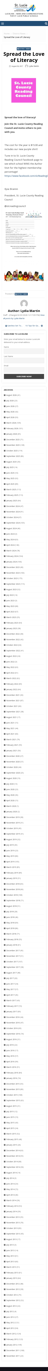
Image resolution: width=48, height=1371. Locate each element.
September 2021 (13, 711)
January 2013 (11, 1278)
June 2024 (10, 534)
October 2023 (12, 578)
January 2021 (11, 750)
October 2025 (12, 450)
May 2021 (10, 728)
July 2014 (10, 1178)
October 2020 (12, 767)
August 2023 (11, 589)
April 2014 (10, 1195)
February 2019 (12, 873)
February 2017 (12, 1006)
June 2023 (10, 600)
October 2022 (12, 645)
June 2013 (10, 1250)
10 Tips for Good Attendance (34, 325)
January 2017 (11, 1011)
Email (6, 365)
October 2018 (12, 895)
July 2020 (10, 784)
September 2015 (13, 1100)
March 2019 (11, 867)
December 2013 (13, 1217)
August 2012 (11, 1306)
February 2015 (12, 1139)
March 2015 (11, 1133)
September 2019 (13, 834)
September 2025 (13, 456)
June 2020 (10, 789)
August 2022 (11, 656)
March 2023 (11, 617)
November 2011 (13, 1356)
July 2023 (10, 595)
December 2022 (13, 634)
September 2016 (13, 1034)
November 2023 (13, 573)
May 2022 (10, 667)
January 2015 (11, 1145)
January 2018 (11, 945)
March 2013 (11, 1267)
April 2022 (10, 673)
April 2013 (10, 1261)
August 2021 (11, 717)
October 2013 (12, 1228)
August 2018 (11, 906)
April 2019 (10, 861)
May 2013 (10, 1256)
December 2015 (13, 1084)
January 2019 (11, 878)
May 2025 (10, 478)
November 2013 (13, 1222)
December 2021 (13, 695)
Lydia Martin (34, 66)
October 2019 (12, 828)
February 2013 (12, 1272)
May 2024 (10, 539)
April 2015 (10, 1128)
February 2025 (12, 495)
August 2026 (11, 395)
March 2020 (11, 806)
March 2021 (11, 739)
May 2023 (10, 606)
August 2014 (11, 1172)
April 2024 (10, 545)
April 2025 (10, 484)
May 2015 (10, 1122)
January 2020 (11, 811)
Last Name (8, 356)
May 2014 (10, 1189)
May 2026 (10, 411)
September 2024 (13, 523)
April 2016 (10, 1061)
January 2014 (11, 1211)
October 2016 (12, 1028)
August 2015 (11, 1106)
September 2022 (13, 650)
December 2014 (13, 1150)
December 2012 (13, 1284)
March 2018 (11, 934)
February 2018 (12, 939)
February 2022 (12, 684)
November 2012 (13, 1289)
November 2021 (13, 700)
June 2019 (10, 850)
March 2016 (11, 1067)
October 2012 (12, 1295)
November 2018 (13, 889)
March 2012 (11, 1333)
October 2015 (12, 1095)
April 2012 (10, 1328)
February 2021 (12, 745)
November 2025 (13, 445)
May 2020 (10, 795)
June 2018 (10, 917)
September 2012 (13, 1300)
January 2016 (11, 1078)
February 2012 (12, 1339)
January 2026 (11, 434)
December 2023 (13, 567)
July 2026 (10, 400)
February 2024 (12, 556)
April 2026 (10, 417)
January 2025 (11, 500)
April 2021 (10, 734)
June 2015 (10, 1117)
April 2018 (10, 928)
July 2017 (10, 978)
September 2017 (13, 967)
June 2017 (10, 984)
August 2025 (11, 462)
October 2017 (12, 961)
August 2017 (11, 972)
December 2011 (13, 1350)
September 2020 (13, 773)
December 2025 (13, 439)
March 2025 (11, 489)
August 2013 (11, 1239)
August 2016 (11, 1039)
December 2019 (13, 817)
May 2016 (10, 1056)
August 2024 (11, 528)
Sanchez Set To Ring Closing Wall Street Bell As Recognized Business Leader (15, 325)
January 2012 (11, 1345)
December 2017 (13, 950)
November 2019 (13, 822)
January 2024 (11, 562)
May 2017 (10, 989)
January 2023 (11, 628)
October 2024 (12, 517)
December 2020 (13, 756)
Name (6, 347)
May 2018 (10, 922)
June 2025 (10, 473)
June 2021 (10, 723)
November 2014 (13, 1156)
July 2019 (10, 845)
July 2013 (10, 1245)
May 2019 (10, 856)
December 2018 (13, 884)
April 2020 (10, 800)
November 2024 (13, 511)
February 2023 (12, 623)
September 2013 (13, 1233)
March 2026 (11, 423)
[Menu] (2, 23)
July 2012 (10, 1311)
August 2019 (11, 839)
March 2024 (11, 550)
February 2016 (12, 1072)
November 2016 (13, 1022)
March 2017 (11, 1000)
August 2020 (11, 778)
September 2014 (13, 1167)
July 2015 (10, 1111)
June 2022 (10, 661)
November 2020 (13, 761)
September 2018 (13, 900)
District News (24, 49)
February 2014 (12, 1206)
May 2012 (10, 1322)
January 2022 (11, 689)
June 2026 (10, 406)
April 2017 (10, 995)
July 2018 (10, 911)
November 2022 (13, 639)
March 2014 (11, 1200)
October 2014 (12, 1161)
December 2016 (13, 1017)
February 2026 (12, 428)
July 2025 (10, 467)
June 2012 (10, 1317)
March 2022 (11, 678)
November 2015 (13, 1089)
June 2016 (10, 1050)
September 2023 (13, 584)
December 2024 (13, 506)
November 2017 (13, 956)
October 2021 (12, 706)
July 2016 (10, 1045)
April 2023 (10, 611)
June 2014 (10, 1184)
